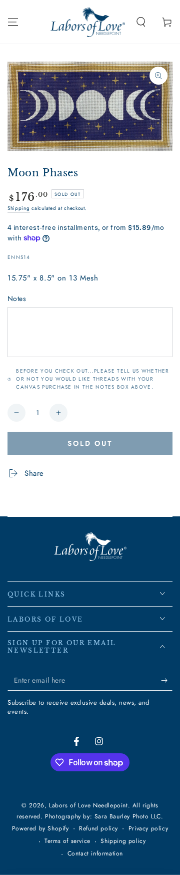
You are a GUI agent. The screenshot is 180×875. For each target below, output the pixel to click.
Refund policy (98, 828)
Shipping (19, 208)
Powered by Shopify (40, 828)
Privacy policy (148, 828)
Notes (17, 299)
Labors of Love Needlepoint (88, 805)
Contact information (95, 853)
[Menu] (13, 22)
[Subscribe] (166, 681)
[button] (141, 22)
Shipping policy (123, 841)
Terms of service (67, 841)
